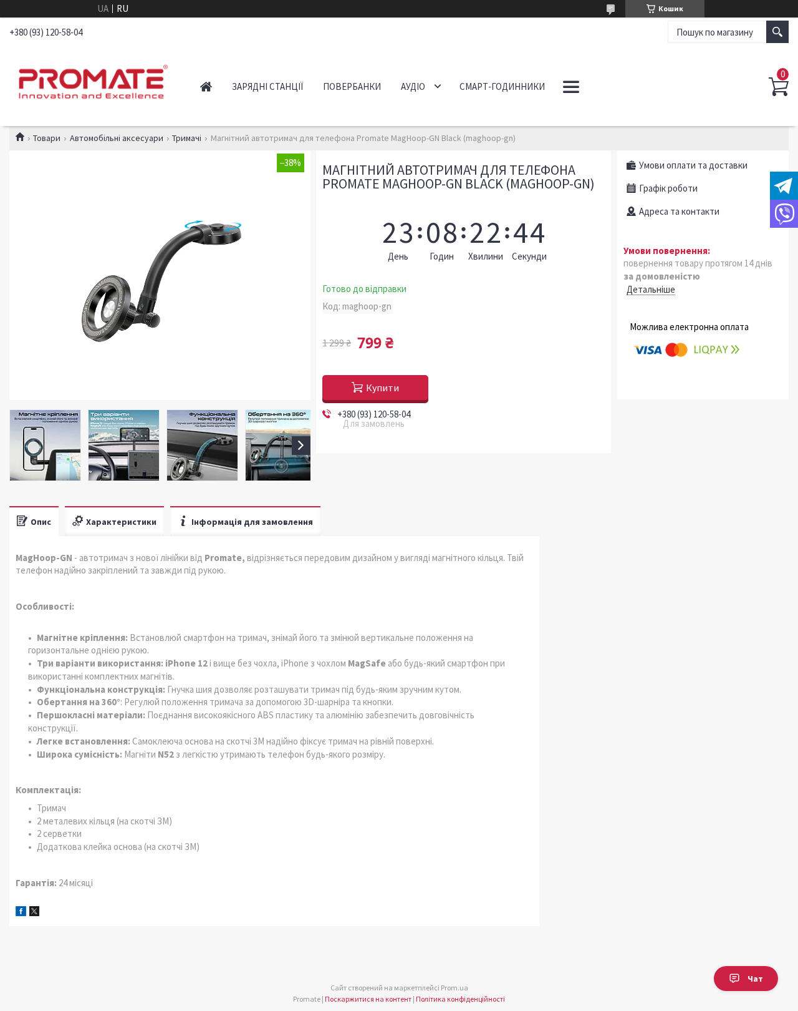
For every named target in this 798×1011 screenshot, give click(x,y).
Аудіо (413, 86)
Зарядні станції (267, 86)
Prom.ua (454, 987)
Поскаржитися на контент (368, 999)
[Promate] (91, 80)
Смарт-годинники (502, 86)
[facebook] (21, 913)
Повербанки (352, 86)
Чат (755, 978)
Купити (382, 387)
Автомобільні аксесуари (116, 138)
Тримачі (186, 138)
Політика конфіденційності (460, 999)
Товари (46, 138)
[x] (34, 913)
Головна (206, 86)
